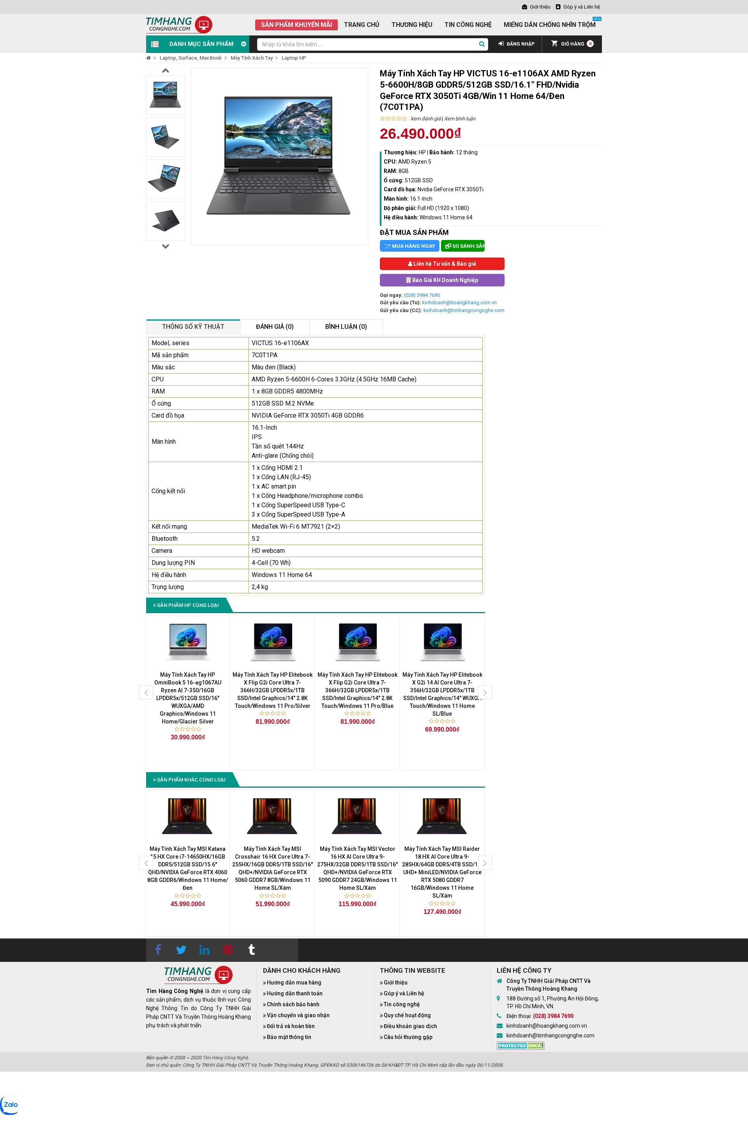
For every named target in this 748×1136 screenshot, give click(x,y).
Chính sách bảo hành (293, 1004)
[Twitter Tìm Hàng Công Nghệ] (181, 950)
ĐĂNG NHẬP (520, 44)
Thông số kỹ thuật (193, 326)
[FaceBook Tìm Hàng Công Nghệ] (158, 950)
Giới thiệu (396, 982)
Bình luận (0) (346, 326)
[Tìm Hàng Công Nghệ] (179, 24)
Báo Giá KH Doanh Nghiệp (444, 280)
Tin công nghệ (402, 1004)
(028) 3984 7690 (422, 295)
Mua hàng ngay (413, 246)
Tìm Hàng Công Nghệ (225, 1057)
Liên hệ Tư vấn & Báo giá (444, 264)
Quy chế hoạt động (407, 1015)
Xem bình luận (459, 119)
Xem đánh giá (425, 119)
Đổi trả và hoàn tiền (291, 1026)
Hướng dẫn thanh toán (295, 993)
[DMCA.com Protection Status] (521, 1045)
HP (422, 152)
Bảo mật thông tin (289, 1037)
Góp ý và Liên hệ (404, 993)
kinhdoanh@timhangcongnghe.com (464, 310)
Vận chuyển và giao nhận (298, 1015)
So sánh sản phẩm (468, 246)
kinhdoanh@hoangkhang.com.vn (459, 302)
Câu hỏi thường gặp (408, 1037)
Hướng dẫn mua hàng (294, 982)
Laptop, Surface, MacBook (191, 58)
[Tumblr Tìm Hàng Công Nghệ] (251, 950)
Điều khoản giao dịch (410, 1026)
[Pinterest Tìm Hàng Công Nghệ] (228, 950)
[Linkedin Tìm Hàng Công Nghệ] (204, 950)
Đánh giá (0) (275, 326)
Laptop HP (294, 58)
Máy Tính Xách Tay (252, 58)
